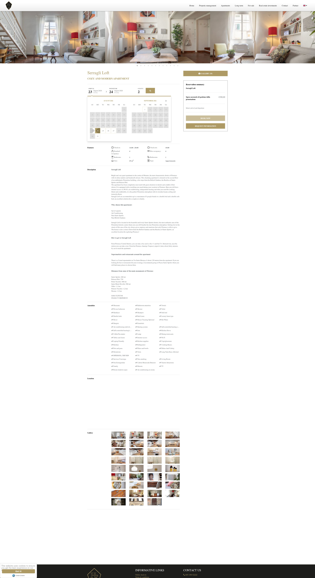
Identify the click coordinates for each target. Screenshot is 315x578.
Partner (295, 5)
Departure (113, 88)
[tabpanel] (52, 37)
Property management (207, 5)
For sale (251, 5)
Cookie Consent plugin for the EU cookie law (18, 575)
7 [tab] (159, 65)
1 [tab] (137, 65)
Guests (140, 88)
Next (312, 37)
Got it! (18, 571)
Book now (205, 118)
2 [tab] (141, 65)
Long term (239, 5)
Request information (205, 126)
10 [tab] (170, 65)
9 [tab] (166, 65)
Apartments (225, 5)
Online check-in (140, 575)
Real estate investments (268, 5)
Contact (285, 5)
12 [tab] (178, 65)
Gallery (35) (206, 73)
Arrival (91, 88)
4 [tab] (148, 65)
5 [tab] (152, 65)
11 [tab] (174, 65)
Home (191, 5)
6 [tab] (155, 65)
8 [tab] (163, 65)
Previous (2, 37)
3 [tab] (144, 65)
